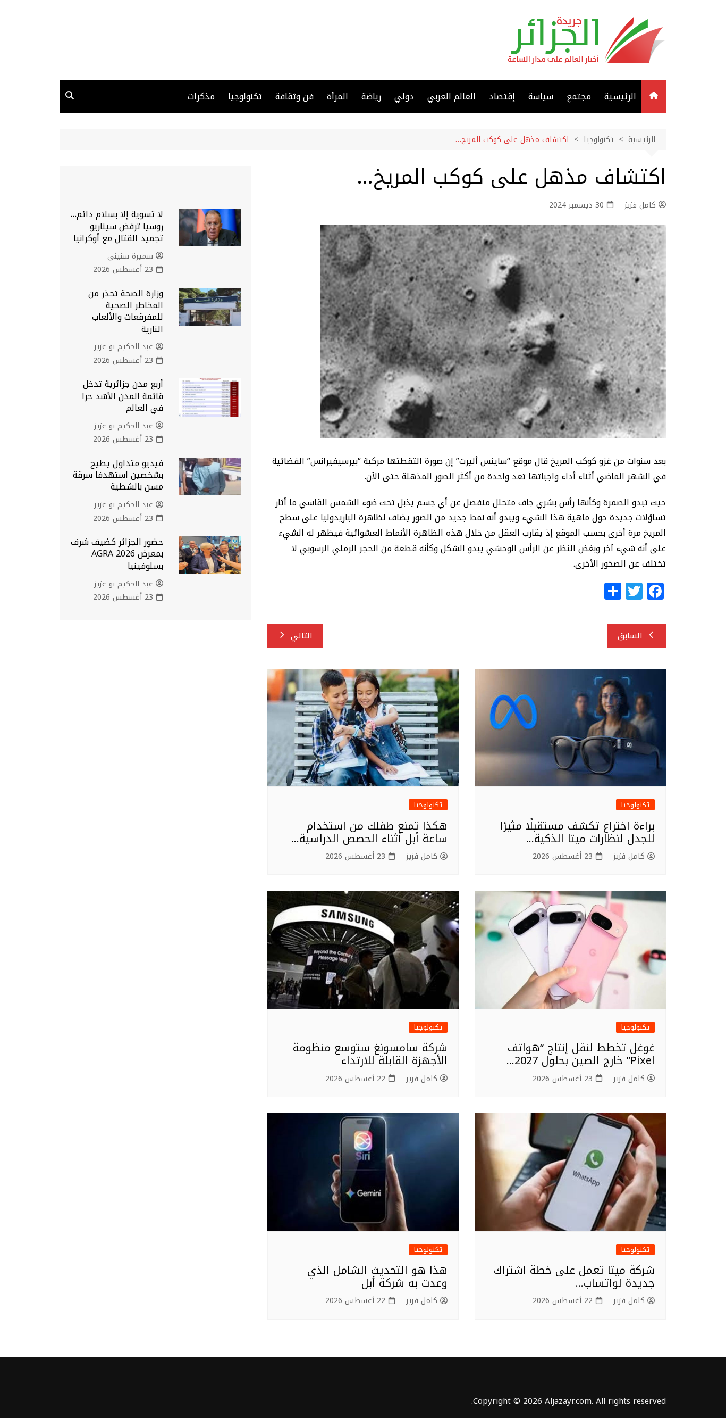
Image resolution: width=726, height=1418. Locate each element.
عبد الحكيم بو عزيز (123, 347)
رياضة (371, 96)
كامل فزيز (640, 205)
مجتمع (579, 96)
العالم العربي (451, 96)
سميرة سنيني (130, 256)
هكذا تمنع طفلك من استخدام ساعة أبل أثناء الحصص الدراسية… (369, 832)
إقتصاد (502, 96)
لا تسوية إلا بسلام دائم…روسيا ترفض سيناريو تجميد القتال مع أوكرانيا (117, 226)
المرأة (337, 96)
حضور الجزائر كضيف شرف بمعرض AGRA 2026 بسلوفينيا (117, 554)
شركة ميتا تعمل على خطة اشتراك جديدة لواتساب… (574, 1276)
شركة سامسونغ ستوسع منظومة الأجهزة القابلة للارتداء (370, 1054)
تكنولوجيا (245, 96)
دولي (404, 96)
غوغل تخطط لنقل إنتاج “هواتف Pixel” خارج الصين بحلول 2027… (580, 1054)
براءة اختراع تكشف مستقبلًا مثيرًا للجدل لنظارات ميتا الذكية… (577, 832)
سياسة (540, 96)
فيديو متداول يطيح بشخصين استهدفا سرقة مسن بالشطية (118, 475)
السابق (630, 635)
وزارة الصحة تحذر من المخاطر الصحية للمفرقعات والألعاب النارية (125, 311)
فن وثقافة (294, 96)
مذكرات (201, 96)
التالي (302, 635)
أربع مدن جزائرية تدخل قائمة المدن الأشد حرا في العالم (122, 396)
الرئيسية (620, 96)
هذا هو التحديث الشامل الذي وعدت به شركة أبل (377, 1276)
